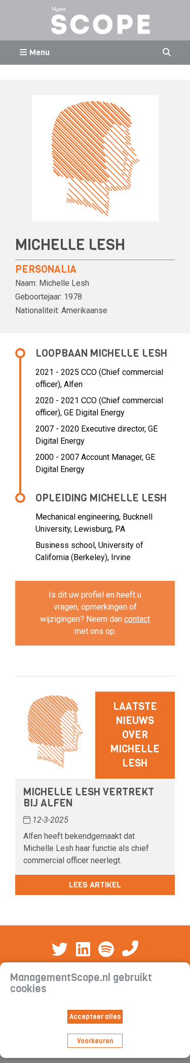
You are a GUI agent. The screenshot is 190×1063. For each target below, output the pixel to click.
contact (137, 619)
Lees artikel (95, 884)
